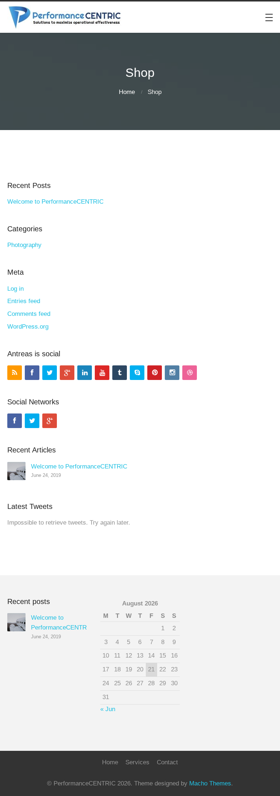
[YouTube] (102, 372)
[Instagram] (172, 372)
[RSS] (14, 372)
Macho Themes (210, 783)
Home (127, 92)
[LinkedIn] (84, 372)
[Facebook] (32, 372)
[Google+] (67, 372)
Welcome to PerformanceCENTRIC (55, 201)
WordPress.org (27, 326)
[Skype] (137, 372)
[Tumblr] (119, 372)
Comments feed (28, 313)
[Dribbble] (189, 372)
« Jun (107, 709)
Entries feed (23, 301)
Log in (15, 288)
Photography (24, 245)
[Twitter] (49, 372)
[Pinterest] (154, 372)
